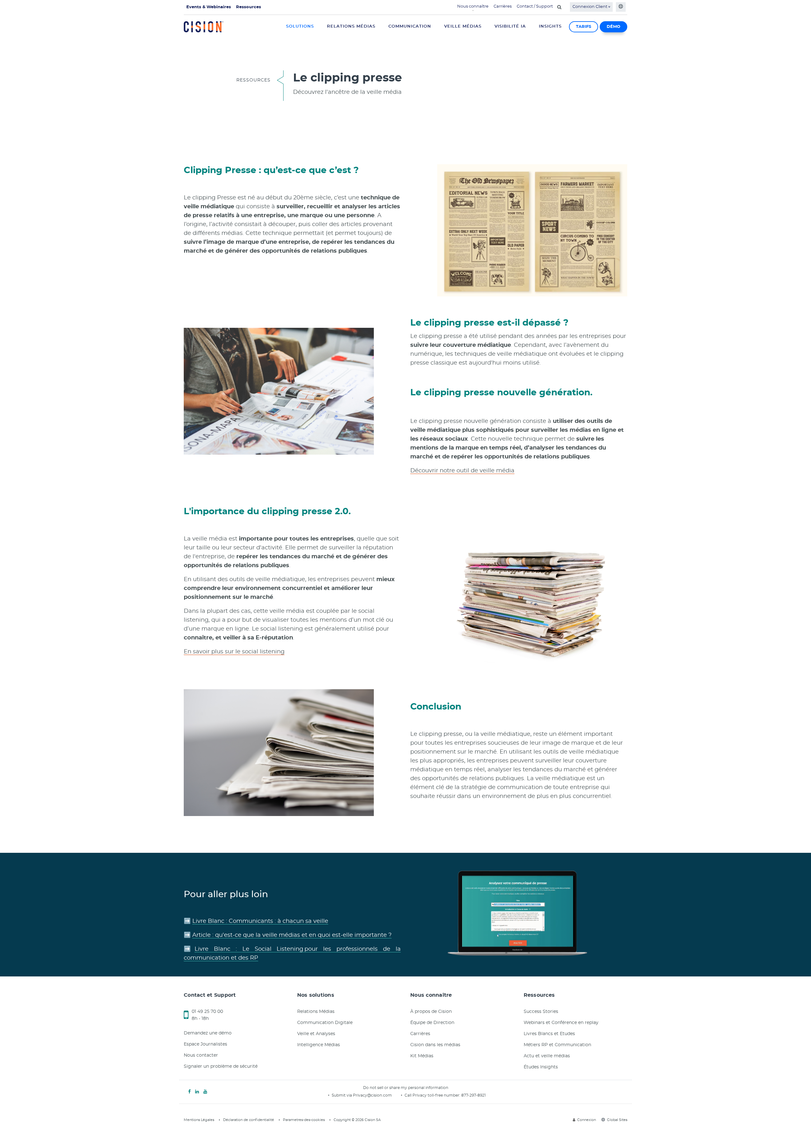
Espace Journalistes (205, 1044)
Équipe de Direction (432, 1023)
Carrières (503, 6)
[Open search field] (559, 7)
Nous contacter (201, 1055)
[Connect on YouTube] (205, 1092)
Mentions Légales (199, 1120)
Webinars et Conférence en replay (561, 1023)
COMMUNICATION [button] (409, 26)
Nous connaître (473, 6)
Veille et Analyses (316, 1034)
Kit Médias (421, 1056)
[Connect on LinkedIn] (197, 1092)
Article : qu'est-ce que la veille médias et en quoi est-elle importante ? (292, 935)
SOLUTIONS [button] (300, 26)
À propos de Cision (431, 1011)
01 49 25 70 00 (207, 1011)
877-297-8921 (473, 1095)
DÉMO (613, 27)
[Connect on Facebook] (189, 1092)
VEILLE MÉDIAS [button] (463, 26)
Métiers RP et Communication (557, 1045)
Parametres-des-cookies (304, 1120)
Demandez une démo (208, 1033)
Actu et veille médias (547, 1056)
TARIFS (583, 27)
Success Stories (541, 1011)
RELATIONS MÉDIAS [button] (351, 26)
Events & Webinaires (208, 7)
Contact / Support (535, 6)
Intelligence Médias (318, 1045)
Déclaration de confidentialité (248, 1120)
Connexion (586, 1120)
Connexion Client (590, 7)
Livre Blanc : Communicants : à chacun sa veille (260, 921)
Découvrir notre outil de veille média (462, 471)
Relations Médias (316, 1011)
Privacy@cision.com (372, 1095)
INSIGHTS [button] (550, 26)
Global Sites (617, 1120)
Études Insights (541, 1067)
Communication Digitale (325, 1023)
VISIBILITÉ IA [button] (510, 26)
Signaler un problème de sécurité (221, 1066)
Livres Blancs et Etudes (549, 1034)
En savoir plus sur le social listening (234, 652)
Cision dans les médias (435, 1045)
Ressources (248, 7)
